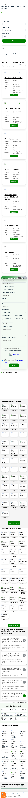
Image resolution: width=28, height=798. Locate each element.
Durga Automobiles (12, 169)
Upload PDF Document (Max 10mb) (12, 350)
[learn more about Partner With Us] (25, 794)
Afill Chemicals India (12, 108)
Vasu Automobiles (11, 139)
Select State (5, 27)
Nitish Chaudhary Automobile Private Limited (12, 197)
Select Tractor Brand (8, 286)
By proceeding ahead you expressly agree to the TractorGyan (13, 360)
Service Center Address (9, 337)
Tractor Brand (6, 21)
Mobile (4, 298)
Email (3, 303)
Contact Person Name (8, 292)
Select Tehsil (18, 315)
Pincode (4, 321)
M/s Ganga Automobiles (13, 78)
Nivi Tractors (9, 252)
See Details (14, 95)
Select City (5, 33)
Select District (6, 315)
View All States (14, 625)
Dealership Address (7, 326)
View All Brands (14, 523)
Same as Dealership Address (11, 348)
